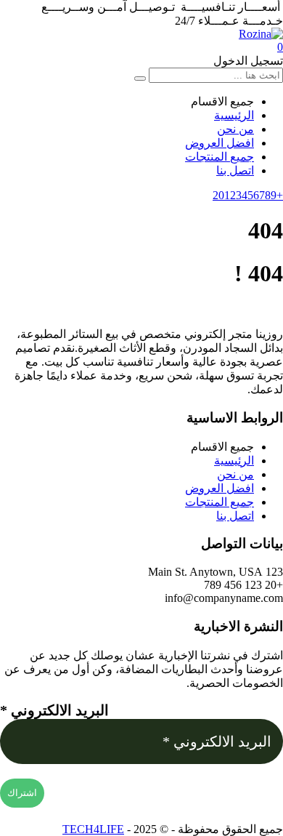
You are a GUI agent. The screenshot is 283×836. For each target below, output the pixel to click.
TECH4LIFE (93, 829)
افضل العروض (219, 143)
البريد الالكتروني (54, 710)
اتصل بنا (235, 170)
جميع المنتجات (219, 156)
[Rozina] (261, 34)
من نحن (235, 129)
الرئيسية (234, 115)
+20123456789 (248, 195)
